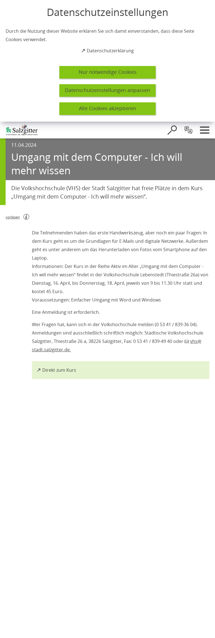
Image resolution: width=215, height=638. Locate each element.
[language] (188, 130)
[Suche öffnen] (172, 130)
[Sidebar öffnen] (205, 130)
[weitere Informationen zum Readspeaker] (26, 217)
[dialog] (107, 61)
